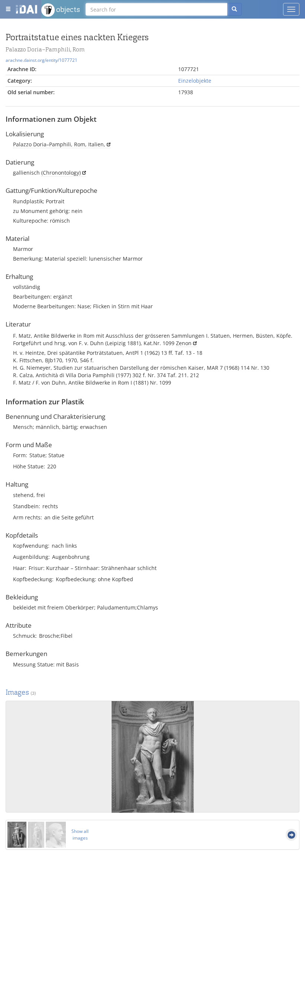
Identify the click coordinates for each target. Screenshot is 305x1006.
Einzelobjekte (194, 80)
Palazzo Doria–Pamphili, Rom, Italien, (59, 144)
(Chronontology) (61, 172)
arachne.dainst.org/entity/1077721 (41, 60)
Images (21, 692)
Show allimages (80, 834)
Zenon (184, 343)
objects (67, 9)
